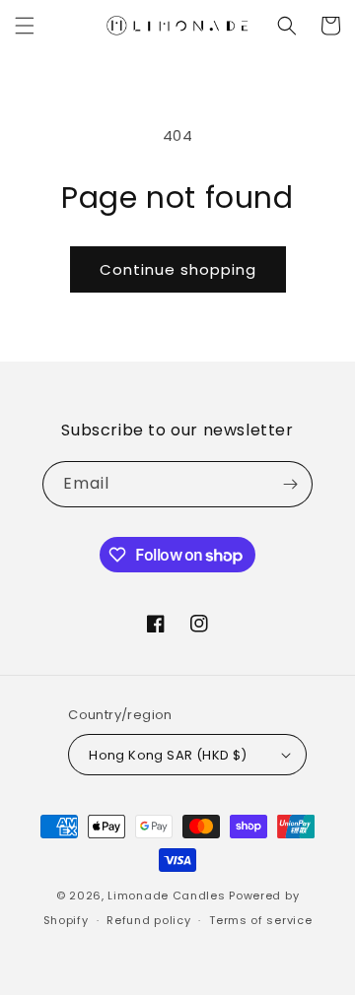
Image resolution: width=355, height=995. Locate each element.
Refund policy (148, 920)
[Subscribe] (290, 484)
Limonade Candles (166, 895)
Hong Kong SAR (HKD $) (168, 755)
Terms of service (260, 920)
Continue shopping (178, 269)
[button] (24, 25)
